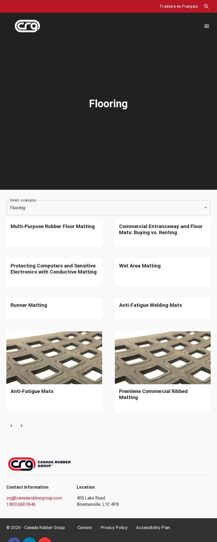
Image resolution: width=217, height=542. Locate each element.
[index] (27, 26)
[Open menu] (207, 26)
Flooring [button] (17, 207)
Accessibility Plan (153, 527)
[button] (178, 6)
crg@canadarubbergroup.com (34, 498)
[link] (54, 232)
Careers (85, 527)
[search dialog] (206, 6)
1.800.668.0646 (20, 504)
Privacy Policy (114, 527)
